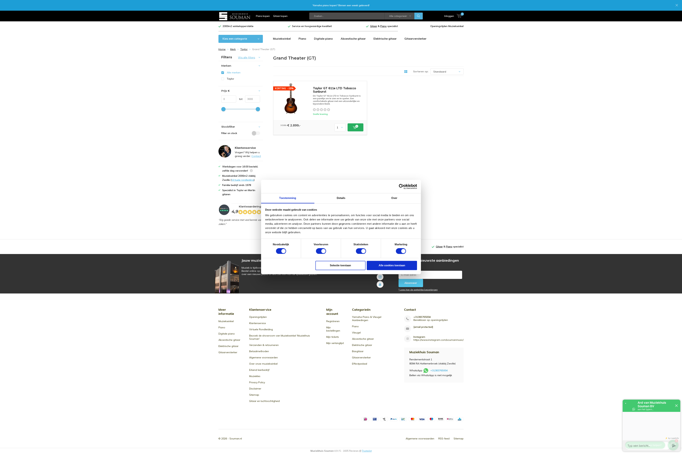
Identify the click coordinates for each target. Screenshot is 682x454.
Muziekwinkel (282, 38)
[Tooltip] (251, 171)
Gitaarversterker (415, 38)
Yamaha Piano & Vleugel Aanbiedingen (366, 318)
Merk (233, 49)
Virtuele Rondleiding (261, 329)
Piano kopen (263, 16)
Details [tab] (341, 197)
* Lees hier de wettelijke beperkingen (418, 289)
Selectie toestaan (340, 265)
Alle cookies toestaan (392, 265)
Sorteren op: (421, 71)
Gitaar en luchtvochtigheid (264, 401)
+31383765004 (422, 317)
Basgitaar (358, 351)
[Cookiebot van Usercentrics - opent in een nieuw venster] (401, 186)
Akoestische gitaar (353, 38)
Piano (302, 38)
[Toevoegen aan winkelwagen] (355, 127)
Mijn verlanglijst (335, 343)
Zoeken (418, 16)
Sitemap (254, 394)
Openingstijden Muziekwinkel (447, 26)
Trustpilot (367, 450)
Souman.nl (235, 438)
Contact (256, 156)
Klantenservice (257, 323)
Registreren (333, 321)
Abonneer (410, 283)
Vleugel (356, 332)
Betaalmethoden (259, 351)
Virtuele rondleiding (242, 179)
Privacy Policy (257, 382)
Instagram (380, 277)
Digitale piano (323, 38)
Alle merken (233, 72)
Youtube (380, 284)
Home (222, 49)
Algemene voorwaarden (263, 357)
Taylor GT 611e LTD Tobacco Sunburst (334, 89)
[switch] (321, 251)
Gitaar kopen (280, 16)
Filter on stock (229, 133)
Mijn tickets (332, 336)
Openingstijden (258, 317)
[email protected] (423, 327)
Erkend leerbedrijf (259, 370)
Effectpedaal (359, 363)
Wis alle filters (246, 57)
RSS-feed (444, 438)
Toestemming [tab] (287, 197)
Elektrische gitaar (385, 38)
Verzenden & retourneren (264, 345)
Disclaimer (255, 388)
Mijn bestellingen (333, 329)
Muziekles (254, 376)
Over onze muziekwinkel (263, 363)
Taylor (244, 49)
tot (239, 99)
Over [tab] (394, 197)
